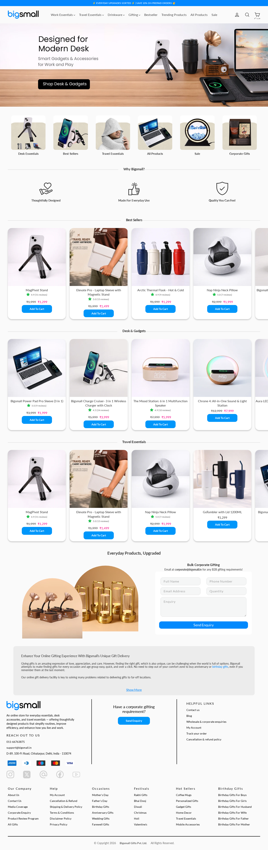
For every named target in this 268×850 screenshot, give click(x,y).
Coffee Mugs (183, 795)
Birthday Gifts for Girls (232, 800)
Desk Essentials (28, 153)
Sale (214, 14)
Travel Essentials (90, 14)
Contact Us (14, 800)
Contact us (193, 710)
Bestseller (151, 14)
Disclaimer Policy (60, 818)
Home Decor (184, 812)
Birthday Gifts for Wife (232, 812)
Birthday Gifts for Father (233, 818)
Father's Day (99, 800)
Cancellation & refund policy (203, 739)
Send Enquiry (203, 625)
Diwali (138, 806)
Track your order (196, 733)
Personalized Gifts (187, 800)
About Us (13, 795)
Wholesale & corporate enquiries (206, 721)
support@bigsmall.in (19, 747)
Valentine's (140, 824)
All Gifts (13, 824)
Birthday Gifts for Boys (232, 795)
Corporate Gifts (239, 153)
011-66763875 (15, 741)
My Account (193, 727)
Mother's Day (100, 795)
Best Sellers (70, 153)
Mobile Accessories (188, 824)
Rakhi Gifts (140, 795)
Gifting (134, 14)
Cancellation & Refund (63, 800)
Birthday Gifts (100, 806)
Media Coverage (18, 806)
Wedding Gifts (100, 818)
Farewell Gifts (100, 824)
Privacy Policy (58, 824)
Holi (136, 818)
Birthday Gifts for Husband (235, 806)
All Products (199, 14)
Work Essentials (62, 14)
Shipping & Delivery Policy (66, 806)
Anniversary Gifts (102, 812)
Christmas (140, 812)
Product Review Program (23, 818)
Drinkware (115, 14)
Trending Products (174, 14)
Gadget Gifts (183, 806)
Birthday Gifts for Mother (234, 824)
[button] (28, 295)
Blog (189, 715)
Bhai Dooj (140, 800)
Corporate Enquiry (19, 812)
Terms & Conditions (62, 812)
